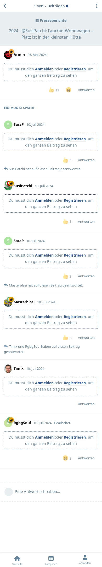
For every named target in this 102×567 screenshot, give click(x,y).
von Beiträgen (49, 5)
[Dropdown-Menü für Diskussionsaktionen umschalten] (97, 6)
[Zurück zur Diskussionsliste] (5, 6)
